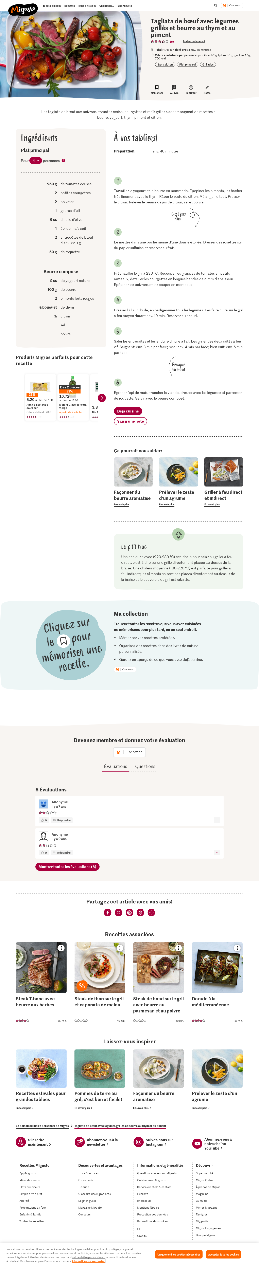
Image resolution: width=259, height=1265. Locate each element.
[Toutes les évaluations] (160, 41)
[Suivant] (102, 398)
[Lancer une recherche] (216, 5)
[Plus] (217, 820)
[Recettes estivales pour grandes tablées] (41, 1079)
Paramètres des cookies (152, 1221)
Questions (145, 766)
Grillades (208, 64)
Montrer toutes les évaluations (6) (67, 866)
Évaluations (115, 766)
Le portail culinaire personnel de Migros (42, 1125)
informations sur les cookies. (88, 1261)
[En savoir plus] (133, 498)
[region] (129, 1254)
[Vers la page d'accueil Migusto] (23, 6)
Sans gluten (165, 64)
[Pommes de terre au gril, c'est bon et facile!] (99, 1079)
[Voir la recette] (41, 983)
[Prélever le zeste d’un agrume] (217, 1079)
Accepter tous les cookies (223, 1254)
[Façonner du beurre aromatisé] (158, 1079)
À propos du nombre (64, 161)
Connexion (235, 5)
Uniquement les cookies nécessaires (178, 1254)
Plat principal (187, 64)
